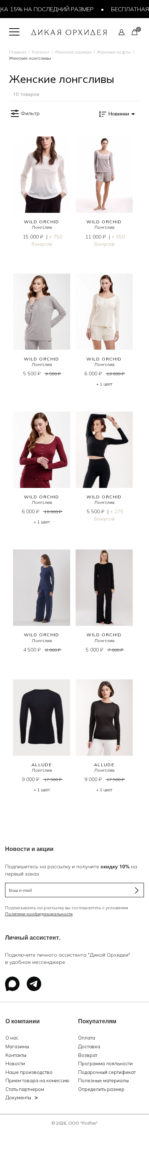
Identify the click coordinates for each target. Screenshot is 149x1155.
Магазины (17, 1046)
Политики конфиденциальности (39, 913)
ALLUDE (41, 764)
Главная (17, 52)
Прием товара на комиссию (37, 1080)
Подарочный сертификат (107, 1072)
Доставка (89, 1046)
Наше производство (28, 1072)
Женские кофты (114, 52)
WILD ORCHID (41, 221)
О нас (11, 1038)
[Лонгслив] (41, 174)
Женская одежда (73, 52)
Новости (15, 1063)
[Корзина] (134, 32)
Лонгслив (42, 227)
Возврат (87, 1055)
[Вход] (121, 32)
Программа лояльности (105, 1063)
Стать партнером (24, 1089)
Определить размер (101, 1089)
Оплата (86, 1038)
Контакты (15, 1055)
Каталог (41, 52)
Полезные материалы (103, 1080)
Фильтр (30, 113)
